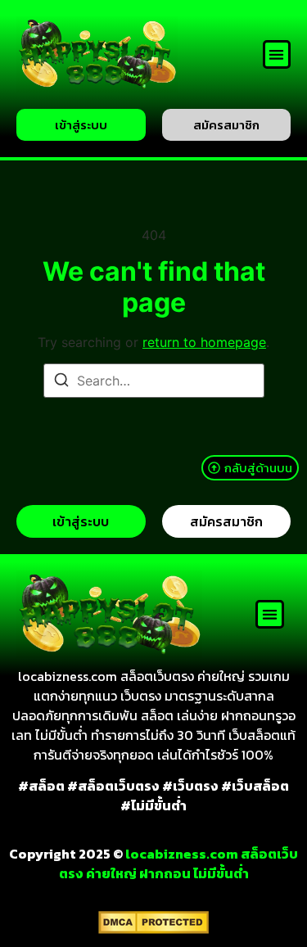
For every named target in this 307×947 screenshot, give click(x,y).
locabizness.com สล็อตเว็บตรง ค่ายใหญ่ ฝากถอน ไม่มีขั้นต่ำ (179, 863)
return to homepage (204, 342)
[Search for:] (153, 380)
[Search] (61, 382)
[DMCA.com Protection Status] (153, 929)
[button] (277, 54)
